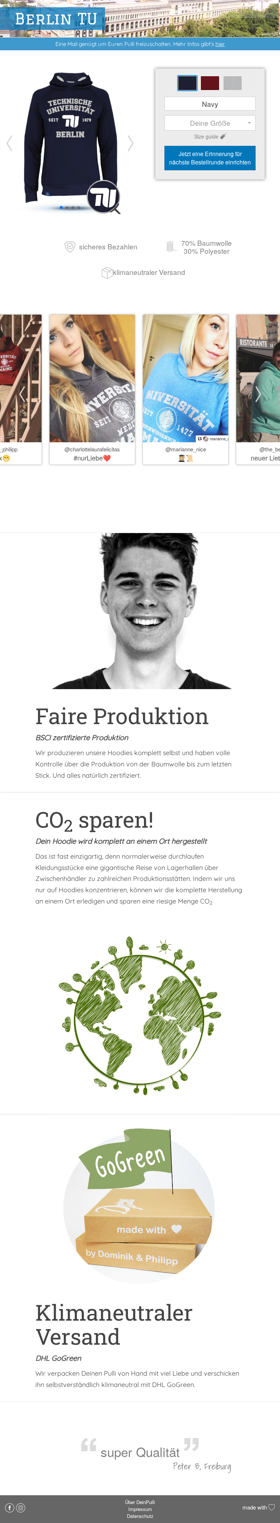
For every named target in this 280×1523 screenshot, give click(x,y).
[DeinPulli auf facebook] (10, 1507)
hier (220, 43)
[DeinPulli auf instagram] (20, 1507)
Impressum (140, 1508)
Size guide (206, 136)
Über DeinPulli (140, 1502)
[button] (131, 143)
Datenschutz (140, 1515)
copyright (270, 33)
